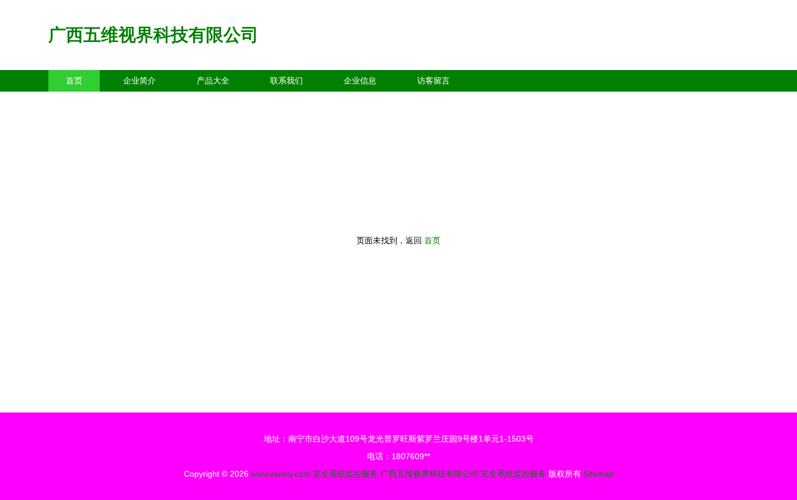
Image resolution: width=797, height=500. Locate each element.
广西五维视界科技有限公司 (153, 34)
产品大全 (213, 80)
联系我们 (286, 80)
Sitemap (598, 473)
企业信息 (360, 80)
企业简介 (139, 80)
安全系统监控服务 (345, 473)
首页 (74, 80)
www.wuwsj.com (280, 473)
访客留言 (433, 80)
